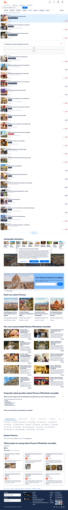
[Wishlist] (50, 1)
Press (51, 499)
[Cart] (54, 1)
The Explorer (52, 502)
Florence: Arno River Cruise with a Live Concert (53, 475)
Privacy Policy (35, 497)
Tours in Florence (28, 488)
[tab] (10, 418)
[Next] (64, 243)
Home (5, 488)
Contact (34, 494)
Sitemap (34, 504)
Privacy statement (10, 290)
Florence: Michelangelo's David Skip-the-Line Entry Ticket (33, 454)
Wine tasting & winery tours (10, 402)
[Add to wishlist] (6, 16)
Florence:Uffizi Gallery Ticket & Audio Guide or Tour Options (54, 454)
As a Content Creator (58, 495)
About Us (51, 494)
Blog (50, 497)
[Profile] (62, 1)
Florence (15, 438)
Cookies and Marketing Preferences (38, 499)
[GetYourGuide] (5, 2)
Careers (51, 495)
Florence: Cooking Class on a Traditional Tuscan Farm (12, 454)
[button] (34, 18)
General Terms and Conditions (38, 500)
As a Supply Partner (58, 494)
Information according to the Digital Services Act (41, 502)
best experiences (29, 438)
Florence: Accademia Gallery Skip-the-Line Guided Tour (12, 475)
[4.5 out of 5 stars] (7, 450)
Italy (8, 488)
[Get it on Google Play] (27, 494)
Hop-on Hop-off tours (9, 404)
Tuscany (11, 488)
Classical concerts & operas (10, 405)
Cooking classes (8, 401)
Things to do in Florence (19, 488)
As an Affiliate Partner (58, 497)
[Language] (58, 1)
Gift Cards (51, 500)
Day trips (6, 400)
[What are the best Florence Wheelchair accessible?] (63, 410)
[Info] (19, 13)
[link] (34, 18)
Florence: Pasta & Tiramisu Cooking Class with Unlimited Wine (33, 475)
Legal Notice (35, 495)
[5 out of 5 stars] (13, 456)
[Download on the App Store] (27, 499)
